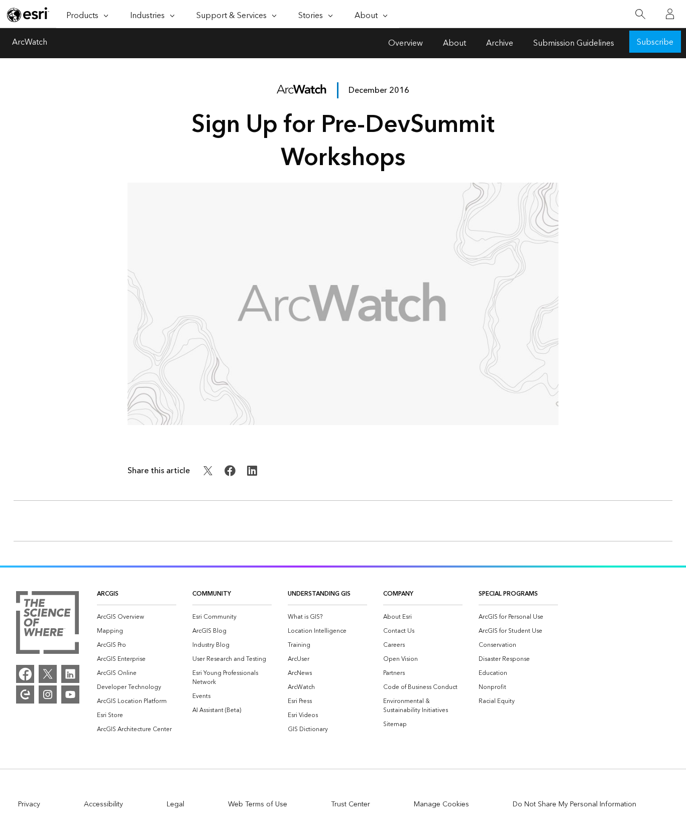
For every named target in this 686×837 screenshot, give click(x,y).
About (454, 43)
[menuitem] (136, 617)
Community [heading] (211, 594)
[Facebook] (25, 674)
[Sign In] (670, 14)
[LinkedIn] (70, 674)
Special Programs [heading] (508, 594)
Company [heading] (398, 594)
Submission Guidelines (573, 43)
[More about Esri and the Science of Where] (47, 624)
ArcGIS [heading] (108, 594)
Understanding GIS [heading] (319, 594)
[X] (48, 674)
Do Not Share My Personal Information (574, 804)
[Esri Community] (25, 694)
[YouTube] (70, 694)
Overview (405, 43)
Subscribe (655, 42)
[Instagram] (48, 694)
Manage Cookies (441, 804)
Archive (499, 43)
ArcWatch (29, 43)
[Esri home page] (28, 15)
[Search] (640, 14)
